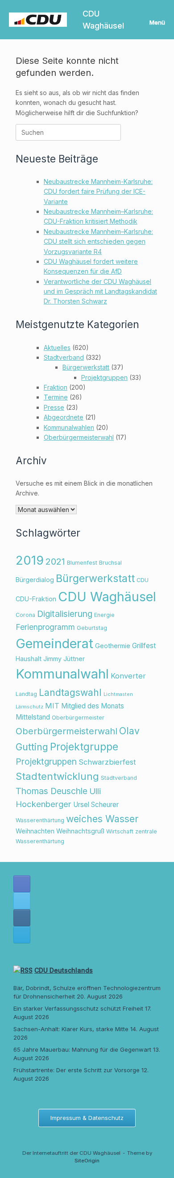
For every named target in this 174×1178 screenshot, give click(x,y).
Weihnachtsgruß (80, 831)
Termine (56, 397)
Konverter (128, 675)
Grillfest (144, 645)
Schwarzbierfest (107, 762)
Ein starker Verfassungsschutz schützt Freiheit (78, 1008)
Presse (54, 407)
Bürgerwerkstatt (85, 367)
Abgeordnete (63, 417)
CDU (143, 580)
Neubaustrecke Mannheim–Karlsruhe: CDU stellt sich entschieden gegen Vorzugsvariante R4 (98, 241)
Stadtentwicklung (57, 776)
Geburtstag (92, 627)
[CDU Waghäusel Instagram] (21, 917)
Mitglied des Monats (92, 706)
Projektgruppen (104, 377)
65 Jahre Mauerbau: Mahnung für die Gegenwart (82, 1049)
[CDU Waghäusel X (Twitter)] (21, 900)
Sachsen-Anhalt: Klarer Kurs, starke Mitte (70, 1028)
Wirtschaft (119, 831)
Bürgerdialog (35, 579)
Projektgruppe (84, 747)
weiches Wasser (102, 818)
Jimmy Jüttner (64, 658)
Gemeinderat (54, 643)
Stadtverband (64, 357)
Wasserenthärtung (40, 820)
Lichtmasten (118, 694)
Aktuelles (57, 347)
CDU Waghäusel (107, 596)
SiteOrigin (87, 1160)
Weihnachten (35, 831)
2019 (30, 560)
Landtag (26, 694)
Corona (25, 615)
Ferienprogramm (45, 627)
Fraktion (55, 387)
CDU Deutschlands (63, 970)
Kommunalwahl (62, 674)
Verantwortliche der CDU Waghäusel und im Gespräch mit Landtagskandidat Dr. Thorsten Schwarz (100, 291)
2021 (55, 561)
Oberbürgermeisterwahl (79, 437)
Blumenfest (82, 562)
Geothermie (112, 645)
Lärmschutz (29, 707)
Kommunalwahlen (69, 427)
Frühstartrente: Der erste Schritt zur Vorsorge (76, 1070)
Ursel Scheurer (96, 804)
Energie (104, 615)
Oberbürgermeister (78, 717)
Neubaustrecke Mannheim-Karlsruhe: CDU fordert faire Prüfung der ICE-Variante (98, 191)
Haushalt (28, 658)
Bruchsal (110, 562)
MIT (52, 705)
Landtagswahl (70, 692)
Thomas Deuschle (51, 791)
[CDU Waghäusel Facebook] (21, 883)
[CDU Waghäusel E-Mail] (21, 934)
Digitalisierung (64, 613)
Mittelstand (33, 717)
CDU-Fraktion (36, 599)
